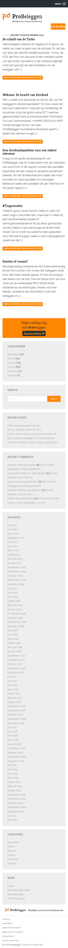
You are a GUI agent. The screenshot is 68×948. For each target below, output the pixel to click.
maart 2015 (13, 782)
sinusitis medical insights (21, 464)
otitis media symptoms (20, 498)
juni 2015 (12, 769)
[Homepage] (34, 17)
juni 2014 (12, 819)
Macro (11, 358)
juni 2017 (12, 681)
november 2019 (16, 571)
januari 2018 (14, 651)
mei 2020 (12, 546)
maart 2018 (13, 643)
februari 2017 (14, 697)
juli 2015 (11, 765)
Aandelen (13, 354)
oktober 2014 (15, 803)
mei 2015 (12, 773)
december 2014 (16, 794)
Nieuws (11, 362)
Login (10, 885)
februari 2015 (14, 786)
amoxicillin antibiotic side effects (26, 473)
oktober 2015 (15, 752)
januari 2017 (14, 702)
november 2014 (16, 798)
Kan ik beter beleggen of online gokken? (31, 438)
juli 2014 (12, 815)
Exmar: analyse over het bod (24, 429)
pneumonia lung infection (22, 481)
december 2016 (16, 706)
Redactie (12, 371)
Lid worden (58, 26)
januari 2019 (14, 609)
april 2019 (13, 596)
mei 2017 (12, 685)
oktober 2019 (15, 575)
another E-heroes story (33, 945)
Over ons (6, 919)
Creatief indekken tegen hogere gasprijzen (32, 442)
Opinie (11, 367)
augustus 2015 (15, 760)
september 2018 (16, 621)
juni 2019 (12, 592)
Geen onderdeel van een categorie (23, 77)
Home (5, 35)
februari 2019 (15, 605)
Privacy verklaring (10, 940)
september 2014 (16, 807)
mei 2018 (12, 634)
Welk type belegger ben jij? (23, 425)
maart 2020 (13, 554)
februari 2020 (15, 558)
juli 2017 (11, 676)
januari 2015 (14, 790)
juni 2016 (12, 731)
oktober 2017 (15, 664)
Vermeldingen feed (18, 890)
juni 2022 (12, 542)
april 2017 (12, 689)
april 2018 (12, 638)
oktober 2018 (15, 617)
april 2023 (13, 533)
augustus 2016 (15, 723)
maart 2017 (13, 693)
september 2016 (16, 718)
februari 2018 (14, 647)
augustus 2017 (15, 672)
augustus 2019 (15, 584)
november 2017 (16, 659)
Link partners (8, 936)
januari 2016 (14, 744)
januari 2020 (14, 563)
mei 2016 (12, 735)
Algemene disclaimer (11, 927)
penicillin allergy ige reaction (24, 490)
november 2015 (16, 748)
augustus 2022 (15, 537)
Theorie (11, 375)
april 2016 (13, 739)
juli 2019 (12, 588)
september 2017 (16, 668)
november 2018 (16, 613)
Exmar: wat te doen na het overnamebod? (32, 433)
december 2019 (16, 567)
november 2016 (16, 710)
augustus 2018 (15, 626)
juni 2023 (12, 529)
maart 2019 (13, 600)
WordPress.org (16, 898)
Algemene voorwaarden (12, 932)
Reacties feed (15, 894)
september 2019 (16, 579)
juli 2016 (12, 727)
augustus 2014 (15, 811)
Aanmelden (33, 333)
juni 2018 (12, 630)
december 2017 (16, 655)
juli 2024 (12, 525)
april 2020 (13, 550)
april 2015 (12, 777)
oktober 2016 (15, 714)
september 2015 (16, 756)
